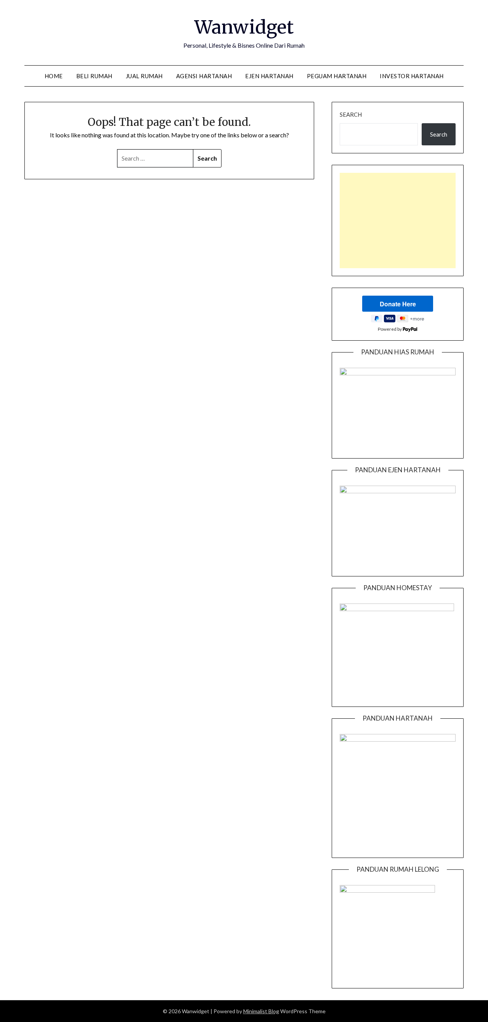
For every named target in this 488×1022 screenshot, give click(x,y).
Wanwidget (244, 27)
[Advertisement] (398, 220)
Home (54, 75)
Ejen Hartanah (269, 75)
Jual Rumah (144, 75)
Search (351, 114)
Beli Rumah (94, 75)
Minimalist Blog (261, 1011)
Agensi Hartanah (204, 75)
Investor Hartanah (412, 75)
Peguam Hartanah (337, 75)
